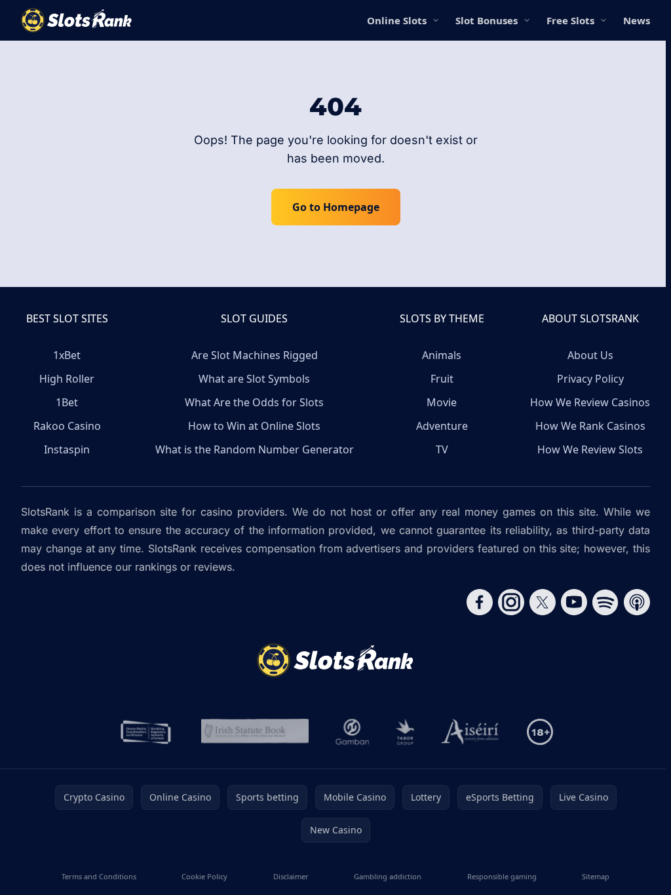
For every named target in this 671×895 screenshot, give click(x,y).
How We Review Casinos (590, 402)
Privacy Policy (590, 378)
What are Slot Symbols (254, 378)
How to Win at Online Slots (254, 426)
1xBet (67, 355)
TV (442, 449)
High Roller (66, 378)
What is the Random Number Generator (254, 449)
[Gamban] (353, 732)
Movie (442, 402)
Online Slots (397, 20)
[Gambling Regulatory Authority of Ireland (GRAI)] (147, 732)
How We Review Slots (590, 449)
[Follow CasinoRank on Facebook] (480, 602)
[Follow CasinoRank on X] (542, 602)
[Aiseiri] (471, 732)
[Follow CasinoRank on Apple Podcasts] (637, 602)
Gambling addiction (387, 876)
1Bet (67, 402)
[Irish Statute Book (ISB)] (255, 732)
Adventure (442, 426)
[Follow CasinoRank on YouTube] (574, 602)
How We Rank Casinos (590, 426)
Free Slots (570, 20)
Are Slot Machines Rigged (254, 355)
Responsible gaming (502, 876)
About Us (590, 355)
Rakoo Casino (67, 426)
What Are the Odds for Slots (254, 402)
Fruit (442, 378)
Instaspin (67, 449)
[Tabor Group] (405, 732)
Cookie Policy (204, 876)
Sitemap (595, 876)
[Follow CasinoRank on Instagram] (511, 602)
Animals (441, 355)
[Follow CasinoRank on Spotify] (605, 602)
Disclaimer (291, 876)
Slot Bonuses (486, 20)
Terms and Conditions (99, 876)
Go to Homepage (335, 207)
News (636, 20)
